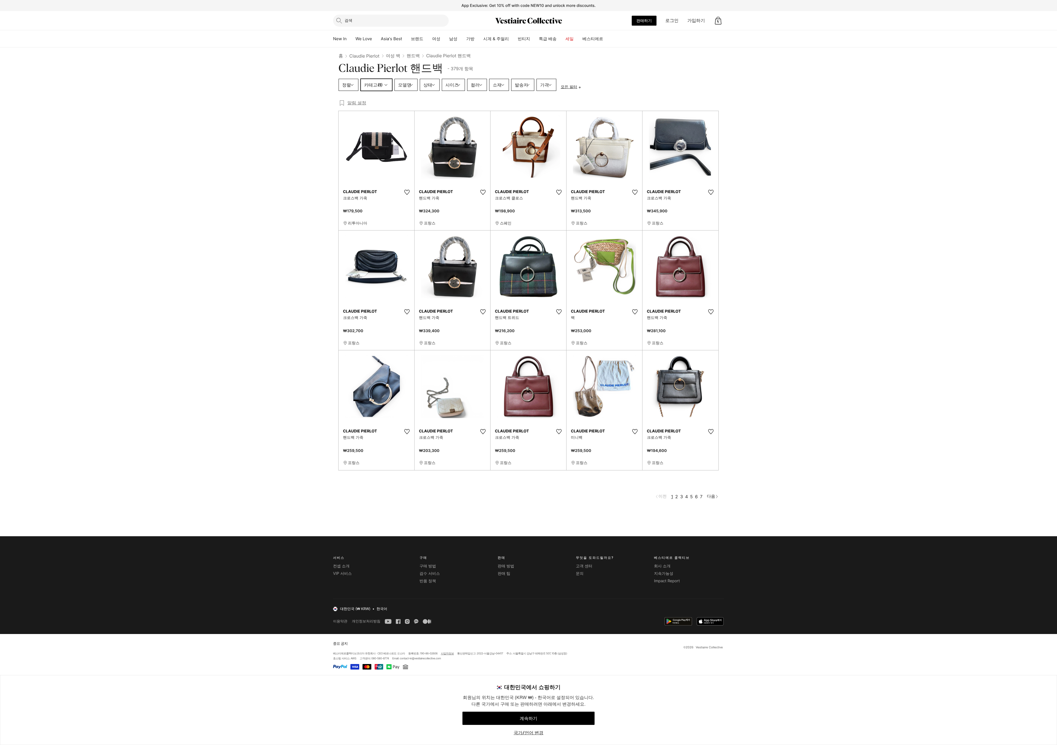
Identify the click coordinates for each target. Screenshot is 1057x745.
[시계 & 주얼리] (513, 39)
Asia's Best (391, 38)
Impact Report (667, 581)
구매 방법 (427, 566)
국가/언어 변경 (528, 732)
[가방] (479, 39)
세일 (569, 38)
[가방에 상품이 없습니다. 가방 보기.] (718, 21)
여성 (436, 38)
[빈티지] (534, 39)
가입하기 (696, 20)
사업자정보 (447, 653)
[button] (718, 21)
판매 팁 (504, 573)
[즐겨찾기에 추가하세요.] (407, 192)
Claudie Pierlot (364, 56)
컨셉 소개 (341, 566)
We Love (363, 38)
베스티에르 (592, 38)
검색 (348, 20)
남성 (453, 38)
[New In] (351, 39)
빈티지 (524, 38)
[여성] (445, 39)
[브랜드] (428, 39)
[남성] (462, 39)
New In (340, 38)
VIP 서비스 (342, 573)
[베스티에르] (607, 39)
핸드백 (413, 55)
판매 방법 (506, 566)
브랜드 (417, 38)
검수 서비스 (429, 573)
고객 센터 (584, 566)
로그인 (672, 20)
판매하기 (644, 20)
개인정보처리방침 (366, 621)
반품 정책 (427, 581)
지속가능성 (663, 573)
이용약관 (340, 621)
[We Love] (376, 39)
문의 (580, 573)
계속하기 (528, 718)
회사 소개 (662, 566)
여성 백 (393, 55)
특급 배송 (548, 38)
